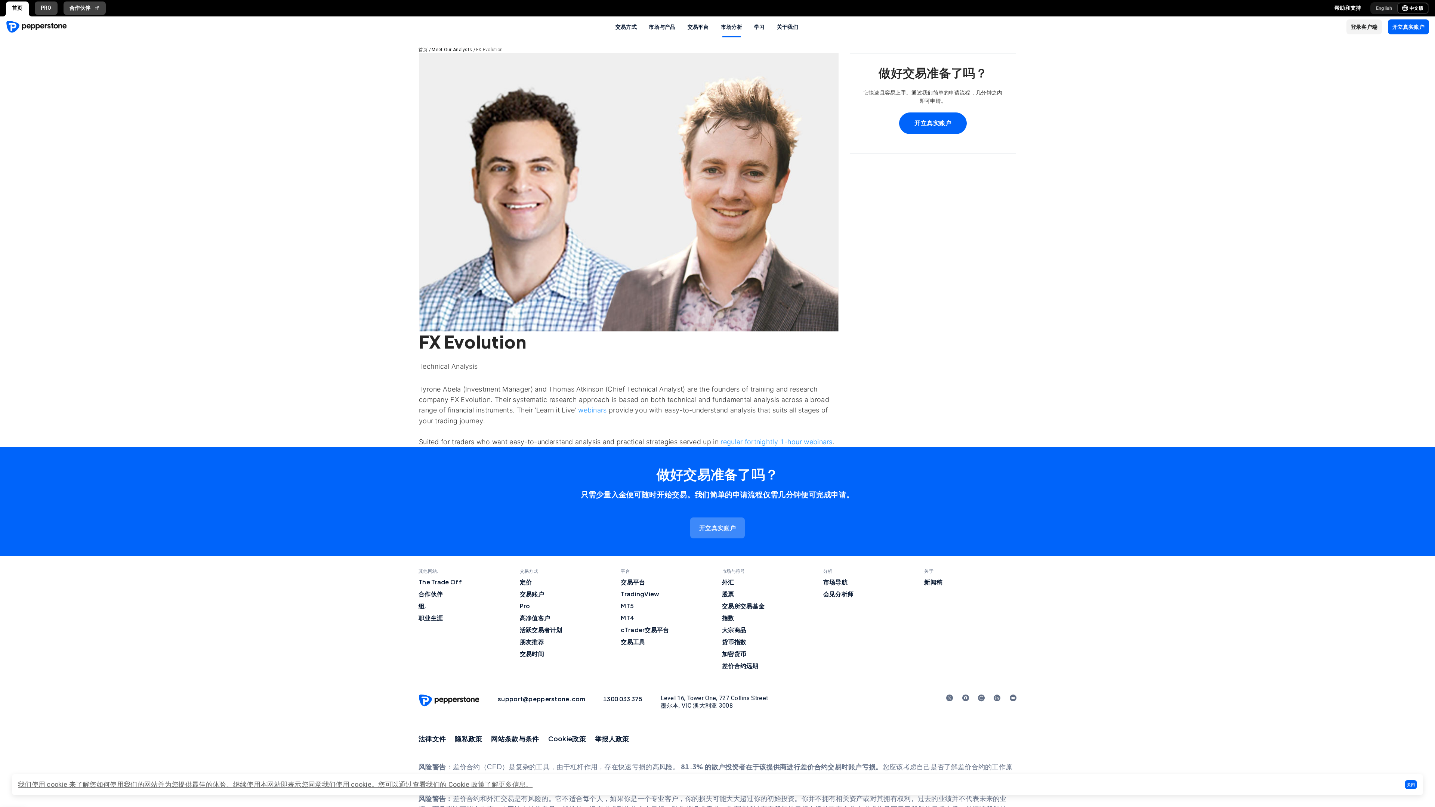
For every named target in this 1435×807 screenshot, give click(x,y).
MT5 (627, 606)
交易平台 (698, 26)
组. (423, 606)
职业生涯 (431, 618)
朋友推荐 (532, 642)
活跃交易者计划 (541, 630)
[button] (1411, 784)
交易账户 (532, 594)
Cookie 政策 (466, 784)
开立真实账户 (932, 123)
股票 (728, 594)
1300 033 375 (623, 699)
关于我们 (787, 26)
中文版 (1416, 8)
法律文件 (432, 738)
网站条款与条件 (515, 738)
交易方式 (626, 26)
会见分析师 (838, 594)
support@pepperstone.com (541, 699)
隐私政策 (468, 738)
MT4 (627, 618)
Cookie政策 (567, 738)
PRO (46, 8)
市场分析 (731, 26)
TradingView (640, 594)
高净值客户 (535, 618)
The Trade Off (440, 582)
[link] (717, 527)
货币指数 (734, 642)
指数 (728, 618)
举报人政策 (612, 738)
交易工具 (633, 642)
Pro (525, 606)
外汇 (728, 582)
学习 (759, 26)
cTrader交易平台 (645, 630)
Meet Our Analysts (452, 49)
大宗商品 (734, 630)
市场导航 (835, 582)
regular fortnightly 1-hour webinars (776, 442)
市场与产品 (662, 26)
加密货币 (734, 654)
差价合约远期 (740, 666)
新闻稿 (933, 582)
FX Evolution (489, 49)
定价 (526, 582)
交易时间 (532, 654)
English (1384, 8)
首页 (17, 8)
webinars (592, 410)
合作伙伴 (80, 8)
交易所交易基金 (743, 606)
